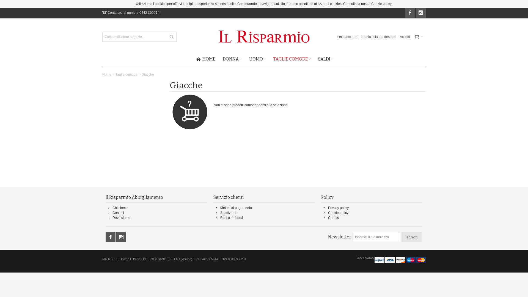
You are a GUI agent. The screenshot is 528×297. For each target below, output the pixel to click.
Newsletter (339, 237)
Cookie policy (381, 4)
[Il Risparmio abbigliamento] (264, 37)
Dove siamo (121, 218)
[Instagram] (421, 13)
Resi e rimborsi (231, 218)
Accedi (405, 37)
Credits (333, 218)
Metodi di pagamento (236, 208)
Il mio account (347, 37)
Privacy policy (338, 208)
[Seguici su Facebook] (410, 13)
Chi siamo (120, 208)
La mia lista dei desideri (378, 37)
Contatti (118, 213)
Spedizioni (228, 213)
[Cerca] (171, 37)
